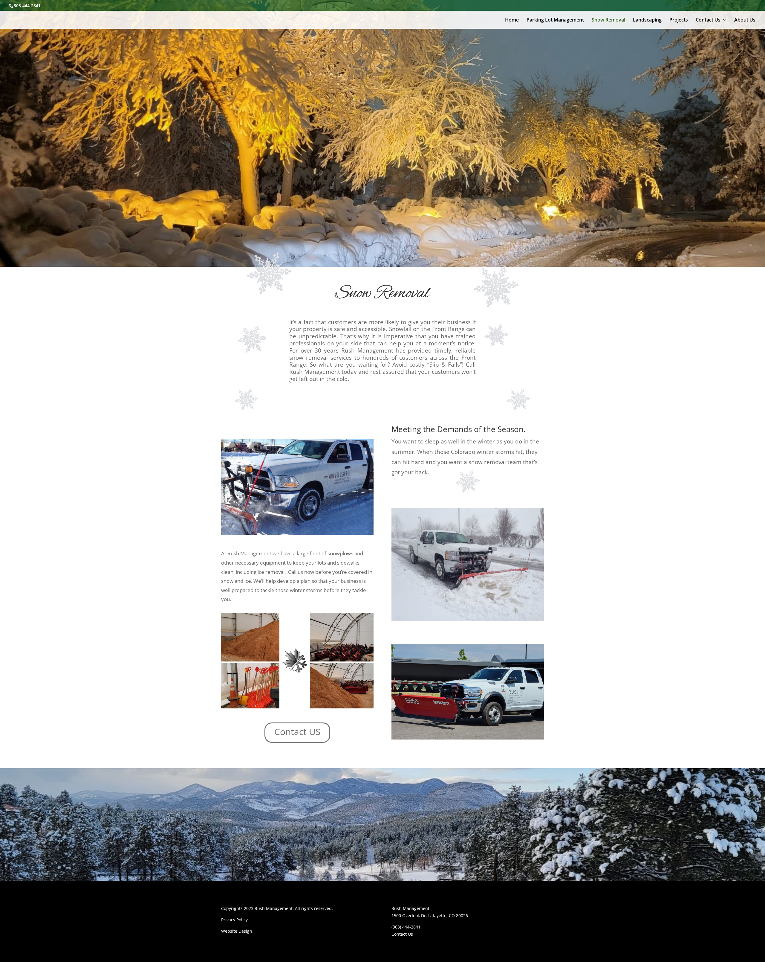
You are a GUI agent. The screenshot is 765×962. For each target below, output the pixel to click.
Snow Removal (608, 20)
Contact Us (708, 20)
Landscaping (647, 20)
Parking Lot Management (555, 20)
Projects (678, 20)
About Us (744, 20)
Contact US (297, 731)
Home (512, 20)
